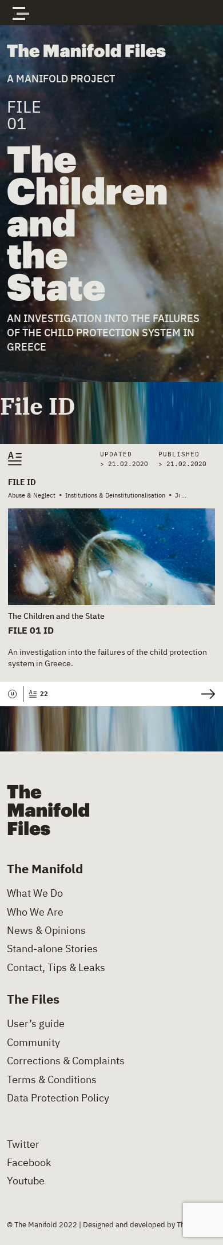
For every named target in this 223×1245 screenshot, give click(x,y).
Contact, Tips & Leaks (56, 967)
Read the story (205, 694)
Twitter (23, 1144)
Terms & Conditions (52, 1079)
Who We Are (35, 912)
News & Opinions (46, 930)
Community (33, 1042)
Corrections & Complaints (66, 1061)
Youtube (26, 1181)
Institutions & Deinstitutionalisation (115, 495)
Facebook (29, 1162)
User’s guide (36, 1023)
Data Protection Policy (58, 1098)
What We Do (35, 893)
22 (43, 694)
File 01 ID (31, 630)
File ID (22, 482)
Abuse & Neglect (31, 495)
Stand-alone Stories (52, 948)
